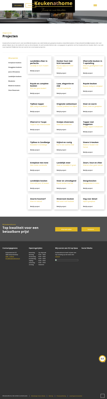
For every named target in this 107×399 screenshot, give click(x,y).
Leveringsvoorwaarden (75, 396)
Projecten (31, 5)
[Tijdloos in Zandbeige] (40, 138)
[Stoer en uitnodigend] (66, 177)
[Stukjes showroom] (66, 118)
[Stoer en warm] (92, 100)
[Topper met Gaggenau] (92, 118)
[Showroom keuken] (66, 195)
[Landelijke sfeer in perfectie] (40, 57)
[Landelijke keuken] (40, 177)
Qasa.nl (57, 256)
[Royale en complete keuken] (40, 80)
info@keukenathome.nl (13, 258)
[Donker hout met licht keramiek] (66, 57)
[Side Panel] (94, 5)
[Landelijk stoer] (66, 159)
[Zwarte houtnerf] (40, 195)
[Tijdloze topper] (40, 100)
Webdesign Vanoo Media (38, 396)
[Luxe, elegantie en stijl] (66, 80)
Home (50, 18)
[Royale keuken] (92, 80)
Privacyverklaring (61, 396)
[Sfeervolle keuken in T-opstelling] (92, 57)
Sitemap (51, 396)
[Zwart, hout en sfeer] (92, 159)
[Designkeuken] (92, 177)
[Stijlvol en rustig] (66, 138)
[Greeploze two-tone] (40, 159)
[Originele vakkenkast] (66, 100)
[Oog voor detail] (92, 195)
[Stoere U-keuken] (92, 138)
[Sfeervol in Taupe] (40, 118)
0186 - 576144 (10, 256)
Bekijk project (35, 71)
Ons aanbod (18, 5)
